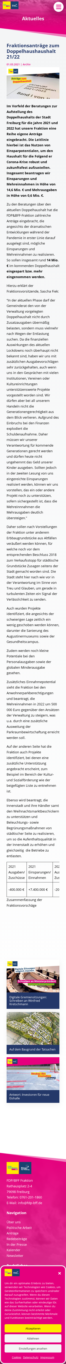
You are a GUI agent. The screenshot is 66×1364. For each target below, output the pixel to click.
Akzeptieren (33, 1328)
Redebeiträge (17, 1239)
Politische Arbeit (19, 1227)
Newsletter (15, 1255)
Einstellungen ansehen (33, 1348)
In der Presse (17, 1244)
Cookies (16, 1357)
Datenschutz (30, 1357)
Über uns (14, 1222)
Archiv (27, 64)
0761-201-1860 (31, 1197)
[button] (59, 1273)
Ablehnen (33, 1338)
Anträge (13, 1233)
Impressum (47, 1357)
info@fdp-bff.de (30, 1203)
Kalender (13, 1250)
